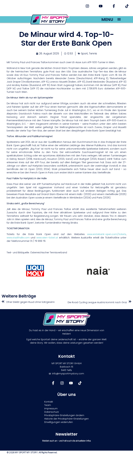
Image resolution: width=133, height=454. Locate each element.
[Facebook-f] (113, 6)
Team (47, 405)
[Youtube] (100, 6)
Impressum (51, 408)
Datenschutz (51, 412)
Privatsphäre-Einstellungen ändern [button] (64, 415)
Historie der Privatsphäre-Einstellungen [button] (66, 418)
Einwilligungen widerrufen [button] (58, 422)
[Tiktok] (126, 6)
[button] (119, 19)
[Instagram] (87, 6)
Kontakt (48, 401)
